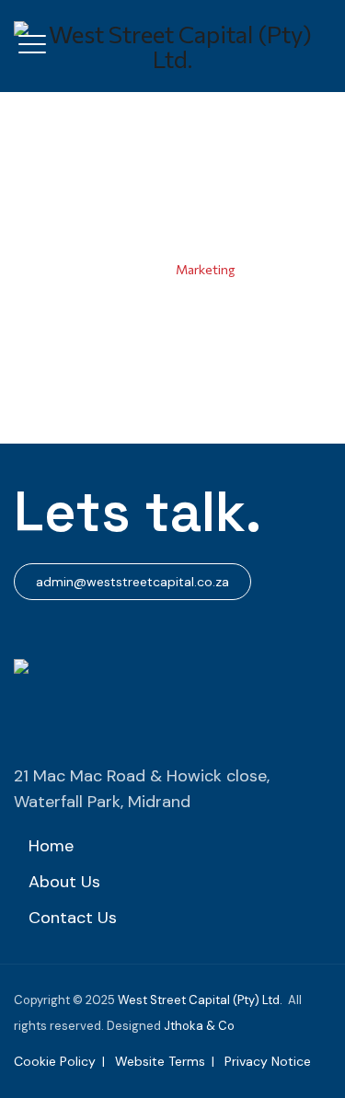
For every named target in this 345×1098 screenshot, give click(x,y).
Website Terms (160, 1061)
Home (141, 269)
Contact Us (73, 918)
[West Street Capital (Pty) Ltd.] (172, 46)
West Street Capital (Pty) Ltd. (200, 1000)
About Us (64, 882)
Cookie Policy (55, 1061)
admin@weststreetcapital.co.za (132, 581)
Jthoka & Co (199, 1026)
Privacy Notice (267, 1061)
